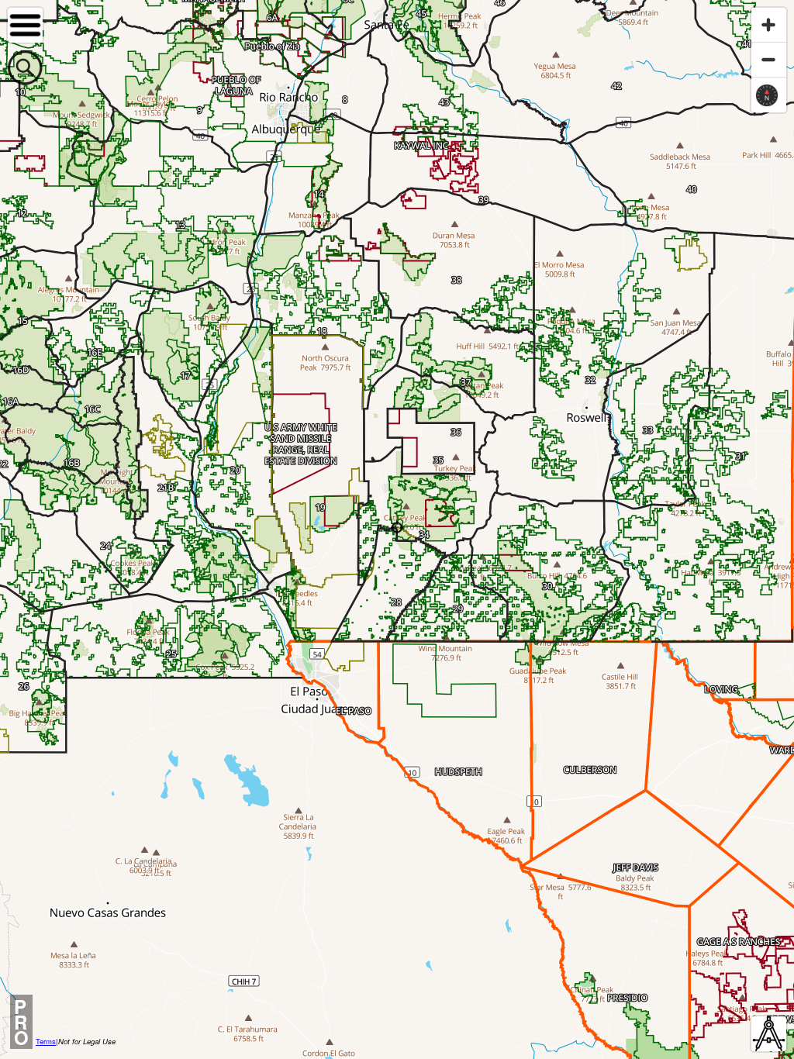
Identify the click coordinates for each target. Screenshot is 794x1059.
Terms (46, 1041)
